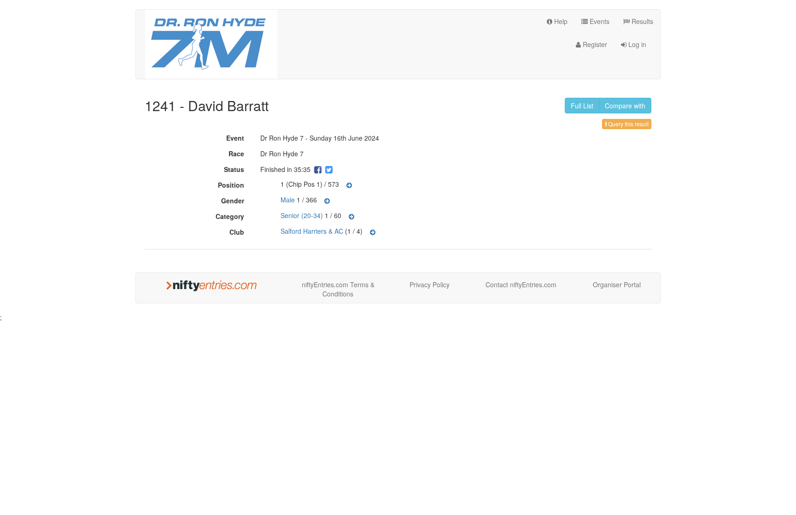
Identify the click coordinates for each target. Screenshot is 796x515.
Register (594, 44)
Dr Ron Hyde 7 (282, 137)
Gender (233, 200)
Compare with (625, 105)
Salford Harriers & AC (312, 231)
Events (598, 21)
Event (236, 137)
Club (237, 232)
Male (288, 199)
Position (232, 184)
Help (560, 21)
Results (641, 21)
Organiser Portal (617, 284)
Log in (636, 44)
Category (231, 216)
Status (235, 169)
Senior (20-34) (302, 215)
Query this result (628, 124)
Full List (582, 105)
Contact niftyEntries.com (521, 284)
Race (237, 153)
